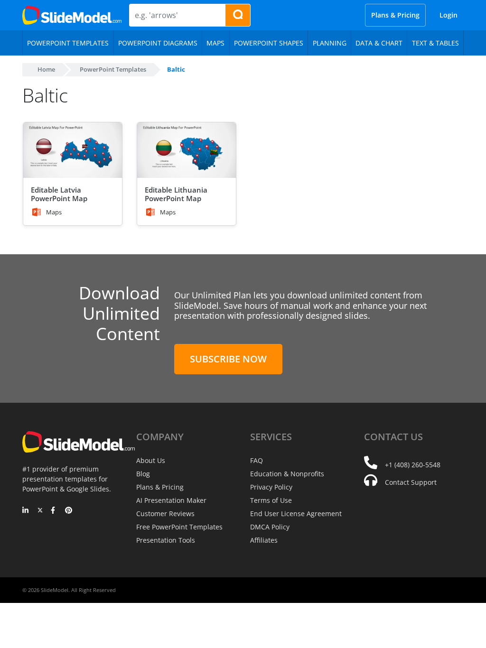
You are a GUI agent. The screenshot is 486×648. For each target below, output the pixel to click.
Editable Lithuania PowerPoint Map (176, 194)
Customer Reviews (165, 513)
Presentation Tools (165, 540)
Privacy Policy (271, 486)
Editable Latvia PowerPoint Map (59, 194)
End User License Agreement (296, 513)
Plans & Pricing (395, 14)
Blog (143, 473)
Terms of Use (271, 500)
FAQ (256, 460)
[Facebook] (54, 511)
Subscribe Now (228, 358)
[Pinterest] (68, 511)
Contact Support (411, 482)
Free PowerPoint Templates (179, 526)
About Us (150, 460)
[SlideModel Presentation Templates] (72, 15)
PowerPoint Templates (113, 69)
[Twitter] (40, 511)
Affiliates (264, 540)
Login (448, 14)
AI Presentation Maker (171, 500)
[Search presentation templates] (238, 15)
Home (46, 69)
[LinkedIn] (25, 511)
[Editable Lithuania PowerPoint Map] (186, 150)
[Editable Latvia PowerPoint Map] (72, 150)
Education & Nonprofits (287, 473)
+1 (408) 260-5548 (412, 464)
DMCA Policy (270, 526)
